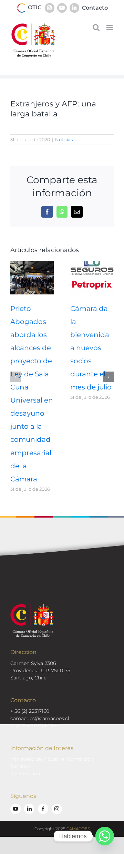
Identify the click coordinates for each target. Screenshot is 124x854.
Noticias (64, 139)
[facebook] (43, 809)
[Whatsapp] (104, 836)
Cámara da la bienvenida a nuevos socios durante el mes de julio (91, 347)
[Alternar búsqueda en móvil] (96, 27)
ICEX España (25, 773)
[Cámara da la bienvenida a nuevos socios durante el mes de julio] (92, 264)
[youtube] (15, 809)
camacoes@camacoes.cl (39, 718)
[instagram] (57, 809)
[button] (15, 377)
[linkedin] (29, 809)
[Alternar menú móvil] (110, 27)
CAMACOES (78, 828)
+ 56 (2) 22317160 (29, 711)
